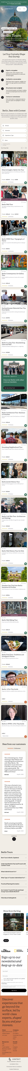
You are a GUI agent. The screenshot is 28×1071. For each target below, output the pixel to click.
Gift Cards (4, 1035)
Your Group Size (4, 148)
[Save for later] (24, 153)
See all (6, 940)
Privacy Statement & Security (14, 1061)
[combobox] (14, 125)
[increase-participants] (26, 148)
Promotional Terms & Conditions (14, 1066)
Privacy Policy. (4, 983)
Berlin (15, 28)
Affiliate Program (6, 1033)
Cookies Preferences (14, 1069)
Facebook (15, 1043)
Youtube (15, 1050)
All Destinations (5, 28)
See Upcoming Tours (9, 388)
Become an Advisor (6, 1049)
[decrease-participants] (22, 148)
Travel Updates (5, 1047)
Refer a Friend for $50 (7, 1031)
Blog (3, 1043)
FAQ (3, 1045)
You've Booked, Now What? (6, 1053)
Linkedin (15, 1049)
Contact (4, 1050)
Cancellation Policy (14, 1064)
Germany (11, 28)
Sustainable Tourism (17, 1035)
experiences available (7, 32)
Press (14, 1039)
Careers (15, 1037)
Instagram (15, 1047)
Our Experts (15, 1033)
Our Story (15, 1031)
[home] (7, 10)
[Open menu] (24, 9)
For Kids (4, 145)
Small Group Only (6, 144)
